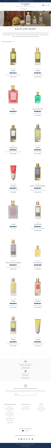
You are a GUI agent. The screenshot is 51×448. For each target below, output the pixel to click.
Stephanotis (38, 262)
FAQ (10, 416)
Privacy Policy (9, 420)
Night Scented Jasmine (37, 186)
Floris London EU (20, 444)
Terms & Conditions (9, 418)
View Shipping (25, 367)
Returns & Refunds (10, 414)
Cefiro (13, 70)
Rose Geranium (38, 109)
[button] (2, 5)
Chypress (13, 186)
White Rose (13, 147)
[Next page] (28, 354)
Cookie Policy (10, 422)
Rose (13, 109)
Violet (13, 224)
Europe (26, 430)
